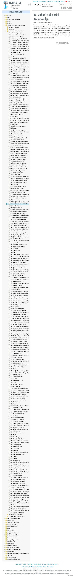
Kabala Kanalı (37, 564)
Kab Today (44, 564)
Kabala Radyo (30, 564)
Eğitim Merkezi (42, 1)
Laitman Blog (50, 1)
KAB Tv (24, 564)
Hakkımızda (35, 1)
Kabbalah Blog (50, 564)
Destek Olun (57, 1)
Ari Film (56, 564)
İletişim (62, 1)
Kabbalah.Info (19, 564)
